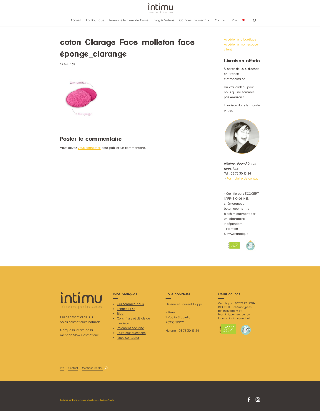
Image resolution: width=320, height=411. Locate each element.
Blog (120, 313)
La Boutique (95, 20)
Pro (234, 20)
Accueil (76, 20)
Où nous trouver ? (192, 20)
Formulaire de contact (242, 178)
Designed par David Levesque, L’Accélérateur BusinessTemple (87, 400)
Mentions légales (92, 368)
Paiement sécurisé (130, 328)
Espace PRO (126, 309)
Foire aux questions (131, 333)
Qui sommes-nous (130, 304)
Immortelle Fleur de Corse (129, 20)
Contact (221, 20)
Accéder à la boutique (240, 39)
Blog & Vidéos (164, 20)
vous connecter (89, 148)
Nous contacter (128, 337)
